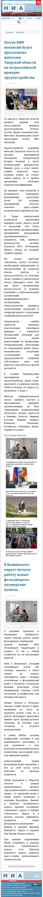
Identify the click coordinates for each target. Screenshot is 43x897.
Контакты (12, 866)
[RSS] (24, 22)
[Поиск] (18, 22)
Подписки (30, 866)
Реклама (21, 866)
